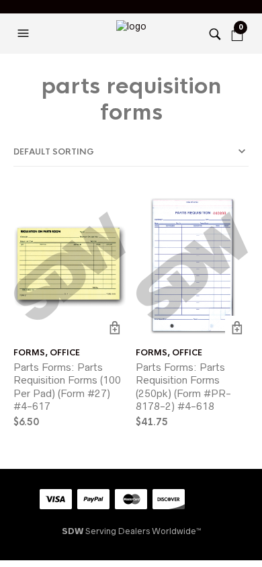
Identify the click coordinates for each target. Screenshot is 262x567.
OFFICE (65, 352)
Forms (29, 352)
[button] (25, 33)
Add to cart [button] (114, 327)
